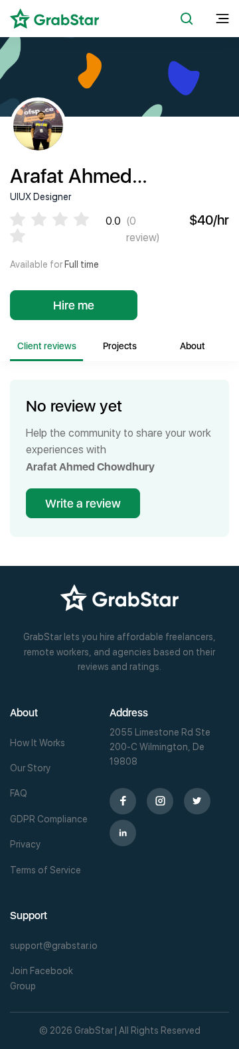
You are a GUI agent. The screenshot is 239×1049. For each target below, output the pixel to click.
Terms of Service (45, 870)
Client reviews (46, 346)
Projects (120, 346)
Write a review (83, 503)
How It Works (37, 743)
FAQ (18, 793)
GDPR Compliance (49, 819)
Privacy (25, 844)
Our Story (30, 768)
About (192, 346)
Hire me (73, 305)
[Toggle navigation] (222, 19)
